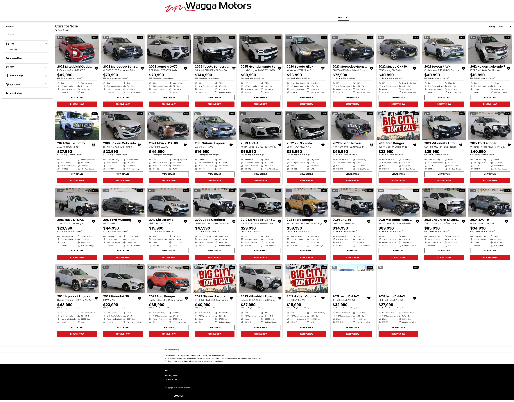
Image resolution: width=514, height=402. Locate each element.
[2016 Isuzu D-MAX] (77, 202)
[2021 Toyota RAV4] (444, 49)
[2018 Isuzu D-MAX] (398, 278)
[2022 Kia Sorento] (306, 125)
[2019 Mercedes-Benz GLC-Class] (260, 202)
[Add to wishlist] (96, 68)
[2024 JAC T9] (352, 202)
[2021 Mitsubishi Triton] (444, 125)
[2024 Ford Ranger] (306, 202)
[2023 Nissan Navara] (215, 278)
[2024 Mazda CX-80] (169, 125)
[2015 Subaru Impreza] (215, 125)
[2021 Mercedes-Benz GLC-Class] (398, 202)
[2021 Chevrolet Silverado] (444, 202)
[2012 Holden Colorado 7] (490, 49)
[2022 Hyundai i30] (123, 278)
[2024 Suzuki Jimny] (77, 125)
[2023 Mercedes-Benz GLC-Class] (123, 49)
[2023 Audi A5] (260, 125)
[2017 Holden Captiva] (306, 278)
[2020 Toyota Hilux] (306, 49)
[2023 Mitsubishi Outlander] (77, 49)
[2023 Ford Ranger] (169, 278)
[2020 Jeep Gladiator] (215, 202)
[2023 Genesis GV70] (169, 49)
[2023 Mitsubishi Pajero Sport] (260, 278)
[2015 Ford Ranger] (398, 125)
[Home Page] (208, 7)
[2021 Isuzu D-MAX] (352, 278)
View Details (77, 97)
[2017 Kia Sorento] (169, 202)
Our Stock (343, 17)
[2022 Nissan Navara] (352, 125)
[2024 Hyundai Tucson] (77, 278)
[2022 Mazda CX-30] (398, 49)
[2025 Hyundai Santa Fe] (260, 49)
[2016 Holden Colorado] (123, 125)
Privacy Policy (171, 375)
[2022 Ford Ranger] (490, 125)
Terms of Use (171, 379)
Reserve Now (77, 104)
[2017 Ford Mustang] (123, 202)
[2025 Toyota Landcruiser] (215, 49)
